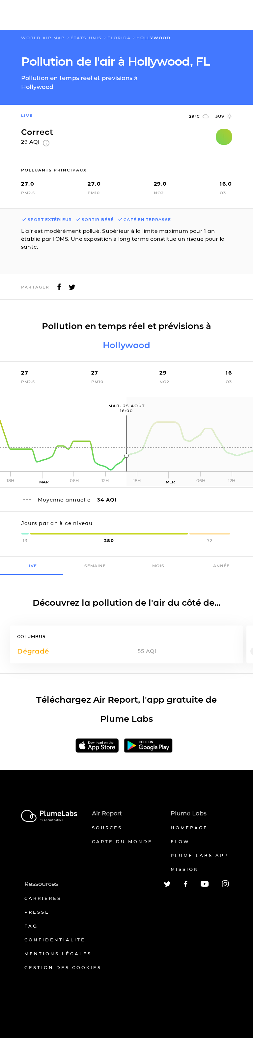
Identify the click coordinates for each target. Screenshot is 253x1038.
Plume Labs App (200, 855)
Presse (36, 912)
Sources (107, 827)
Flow (180, 841)
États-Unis (86, 37)
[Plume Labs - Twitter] (167, 885)
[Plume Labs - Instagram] (225, 886)
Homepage (189, 827)
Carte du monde (122, 841)
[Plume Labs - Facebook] (185, 886)
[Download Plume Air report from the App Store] (97, 746)
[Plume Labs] (49, 816)
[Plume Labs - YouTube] (205, 886)
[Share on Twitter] (72, 289)
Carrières (42, 898)
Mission (185, 869)
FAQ (31, 926)
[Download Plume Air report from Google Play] (148, 746)
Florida (119, 37)
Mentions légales (58, 953)
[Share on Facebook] (59, 289)
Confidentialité (54, 939)
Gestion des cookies (62, 967)
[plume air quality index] (46, 144)
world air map (43, 37)
